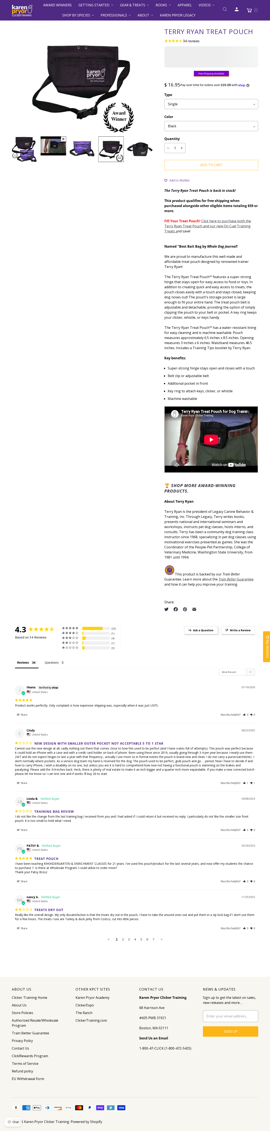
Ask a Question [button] (203, 630)
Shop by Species (76, 15)
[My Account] (237, 10)
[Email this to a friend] (194, 609)
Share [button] (23, 714)
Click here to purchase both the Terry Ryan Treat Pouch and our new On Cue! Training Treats (207, 226)
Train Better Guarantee (30, 1033)
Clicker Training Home (29, 997)
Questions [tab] (52, 662)
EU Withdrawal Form (28, 1078)
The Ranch (84, 1012)
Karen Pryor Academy (92, 997)
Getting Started (93, 5)
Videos (205, 5)
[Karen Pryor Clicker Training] (22, 10)
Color (168, 116)
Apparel (185, 5)
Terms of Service (25, 1063)
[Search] (225, 10)
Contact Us (20, 1048)
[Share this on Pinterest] (185, 609)
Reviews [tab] (23, 662)
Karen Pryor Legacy (178, 15)
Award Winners (57, 5)
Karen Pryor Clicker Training (46, 1121)
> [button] (162, 939)
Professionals (114, 15)
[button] (177, 180)
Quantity (172, 138)
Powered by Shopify (86, 1121)
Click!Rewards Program (30, 1056)
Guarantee (236, 579)
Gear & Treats (132, 5)
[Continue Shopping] (250, 10)
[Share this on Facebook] (175, 609)
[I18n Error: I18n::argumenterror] (24, 149)
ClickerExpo (85, 1005)
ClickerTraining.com (91, 1020)
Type (168, 94)
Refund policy (22, 1071)
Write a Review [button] (240, 630)
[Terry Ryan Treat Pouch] (82, 80)
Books (161, 5)
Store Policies (22, 1012)
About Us (19, 1005)
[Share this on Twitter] (167, 609)
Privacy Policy (22, 1040)
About (143, 15)
